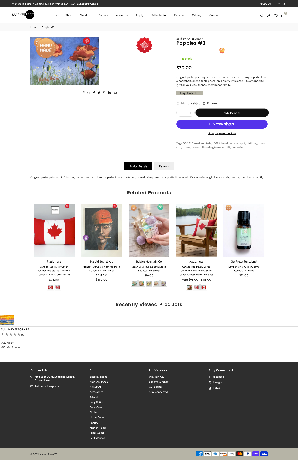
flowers (196, 147)
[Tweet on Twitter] (99, 93)
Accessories (96, 391)
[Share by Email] (115, 93)
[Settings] (269, 15)
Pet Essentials (97, 437)
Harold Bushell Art (54, 261)
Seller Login (158, 15)
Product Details (138, 166)
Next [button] (272, 248)
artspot (240, 143)
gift (228, 147)
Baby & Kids (96, 402)
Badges (103, 15)
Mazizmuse (149, 261)
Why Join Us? (156, 376)
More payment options (222, 133)
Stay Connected (158, 391)
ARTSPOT (95, 386)
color (262, 143)
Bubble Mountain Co (101, 261)
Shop (68, 15)
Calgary (196, 15)
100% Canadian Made (197, 143)
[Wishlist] (275, 15)
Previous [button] (25, 248)
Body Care (96, 407)
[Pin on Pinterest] (104, 93)
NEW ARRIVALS (99, 381)
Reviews (164, 166)
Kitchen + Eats (98, 427)
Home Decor (97, 417)
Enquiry (212, 103)
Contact (214, 15)
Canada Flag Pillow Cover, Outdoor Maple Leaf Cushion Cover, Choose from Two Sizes (149, 270)
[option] (64, 61)
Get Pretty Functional (196, 261)
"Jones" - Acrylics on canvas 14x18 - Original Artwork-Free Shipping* (54, 270)
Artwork (94, 397)
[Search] (262, 15)
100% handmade (224, 143)
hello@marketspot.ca (47, 386)
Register (179, 15)
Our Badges (155, 386)
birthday (252, 143)
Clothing (94, 412)
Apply (139, 15)
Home (53, 15)
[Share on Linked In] (109, 93)
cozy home (183, 147)
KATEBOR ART (195, 39)
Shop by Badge (98, 376)
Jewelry (94, 422)
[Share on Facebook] (94, 93)
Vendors (85, 15)
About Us (122, 15)
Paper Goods (97, 432)
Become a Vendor (159, 381)
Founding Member (213, 147)
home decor (239, 147)
